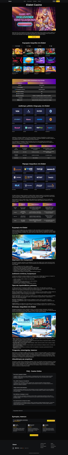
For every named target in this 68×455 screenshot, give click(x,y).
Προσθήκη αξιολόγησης (51, 420)
